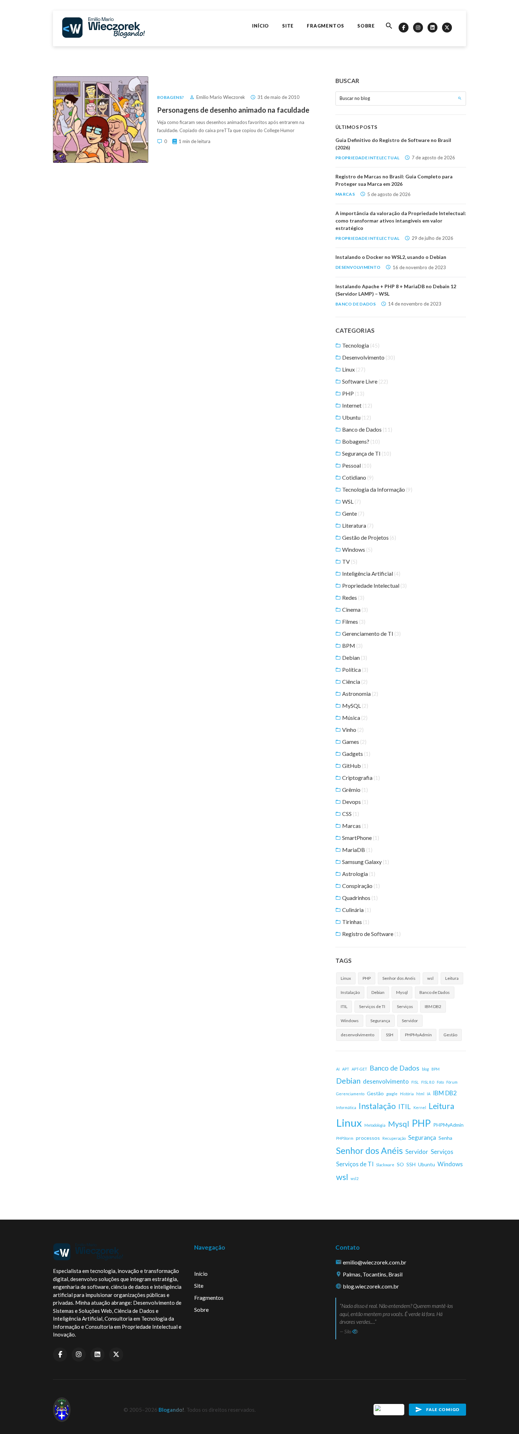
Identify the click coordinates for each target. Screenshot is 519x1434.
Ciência (354, 681)
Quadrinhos (359, 897)
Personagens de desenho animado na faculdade (233, 110)
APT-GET (359, 1069)
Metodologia (375, 1125)
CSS (350, 813)
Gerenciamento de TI (371, 633)
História (407, 1093)
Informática (346, 1107)
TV (349, 561)
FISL (415, 1082)
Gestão (450, 1034)
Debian (354, 657)
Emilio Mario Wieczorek (220, 97)
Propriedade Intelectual (367, 157)
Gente (352, 513)
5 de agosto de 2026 (389, 194)
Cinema (354, 609)
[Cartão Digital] (389, 1408)
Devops (354, 801)
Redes (352, 597)
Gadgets (355, 753)
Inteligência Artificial (370, 573)
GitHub (354, 765)
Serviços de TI (372, 1006)
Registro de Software (371, 933)
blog (425, 1069)
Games (353, 741)
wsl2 (354, 1178)
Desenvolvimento (357, 267)
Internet (356, 405)
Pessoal (356, 465)
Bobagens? (170, 97)
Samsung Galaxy (365, 861)
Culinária (356, 909)
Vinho (352, 729)
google (392, 1093)
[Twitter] (447, 27)
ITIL (344, 1006)
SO (400, 1164)
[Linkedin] (432, 27)
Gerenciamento (350, 1093)
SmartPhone (360, 837)
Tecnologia (360, 345)
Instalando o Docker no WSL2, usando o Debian (390, 257)
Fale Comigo (443, 1409)
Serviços (405, 1006)
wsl (430, 978)
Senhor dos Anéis (399, 978)
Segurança (380, 1020)
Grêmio (354, 789)
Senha (445, 1138)
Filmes (353, 621)
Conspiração (360, 885)
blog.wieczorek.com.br (371, 1286)
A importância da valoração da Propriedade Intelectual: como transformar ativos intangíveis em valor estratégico (400, 220)
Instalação (350, 992)
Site (288, 26)
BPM (352, 645)
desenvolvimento (357, 1034)
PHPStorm (344, 1138)
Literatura (357, 525)
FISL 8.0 (427, 1082)
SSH (389, 1034)
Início (260, 26)
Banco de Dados (355, 304)
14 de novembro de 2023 (414, 304)
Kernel (419, 1107)
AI (338, 1069)
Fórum (452, 1082)
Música (354, 717)
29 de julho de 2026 (432, 238)
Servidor (410, 1020)
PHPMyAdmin (418, 1034)
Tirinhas (355, 921)
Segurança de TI (366, 453)
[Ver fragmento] (355, 1331)
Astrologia (358, 873)
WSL (351, 501)
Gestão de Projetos (368, 537)
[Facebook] (403, 27)
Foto (440, 1082)
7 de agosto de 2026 (433, 157)
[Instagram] (418, 27)
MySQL (354, 705)
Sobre (366, 26)
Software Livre (364, 381)
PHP (352, 393)
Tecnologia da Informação (376, 489)
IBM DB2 (433, 1006)
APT (345, 1069)
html (420, 1093)
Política (354, 669)
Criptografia (360, 777)
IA (428, 1093)
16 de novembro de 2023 (419, 267)
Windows (356, 549)
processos (368, 1138)
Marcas (345, 194)
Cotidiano (357, 477)
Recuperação (394, 1138)
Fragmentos (325, 26)
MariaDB (356, 849)
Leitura (452, 978)
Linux (353, 369)
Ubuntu (356, 417)
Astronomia (359, 693)
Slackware (385, 1164)
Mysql (402, 992)
